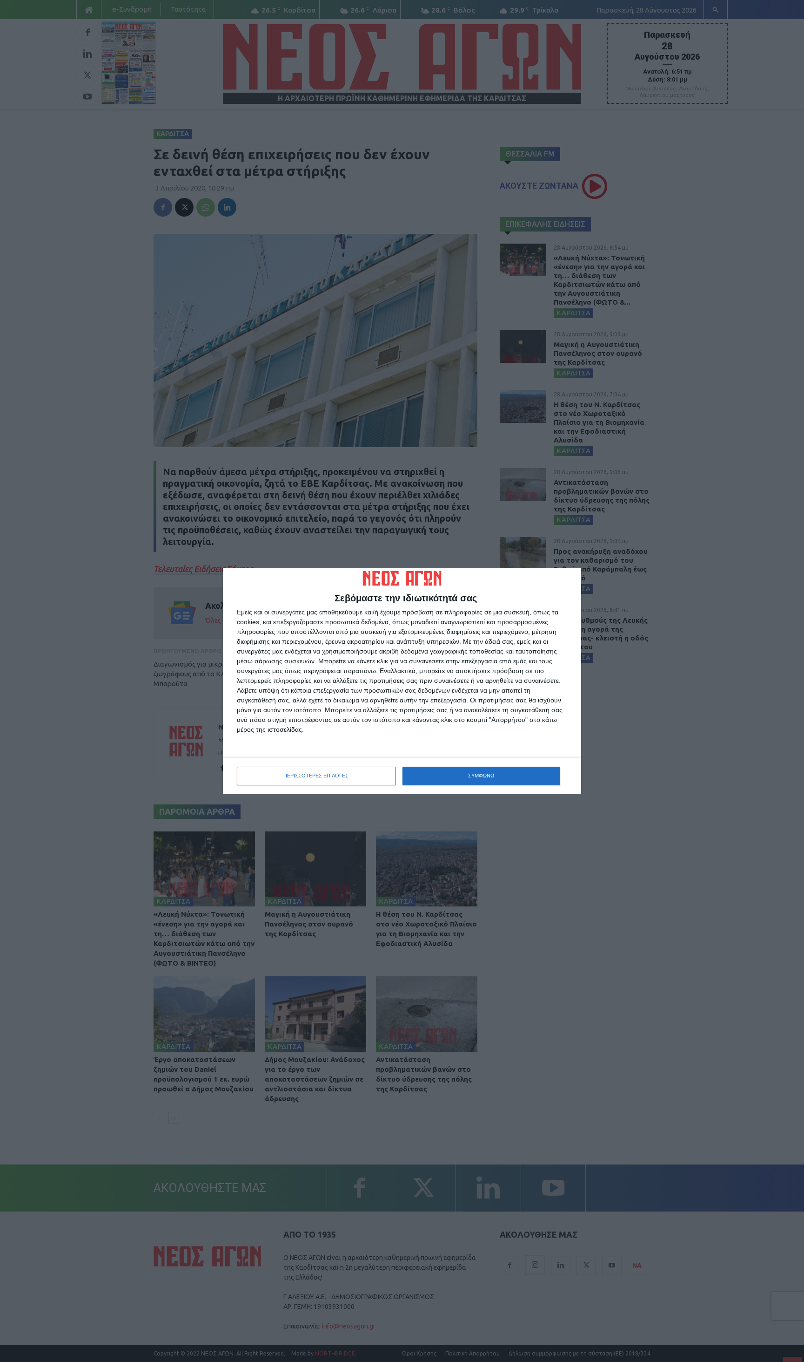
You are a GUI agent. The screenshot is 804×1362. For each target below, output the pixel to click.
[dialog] (402, 681)
